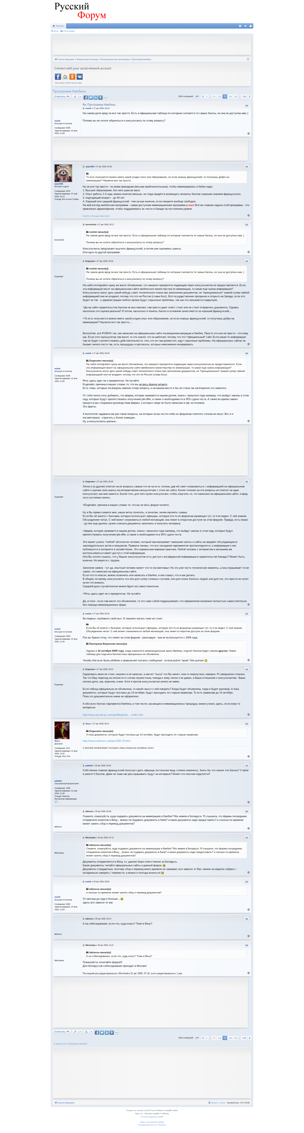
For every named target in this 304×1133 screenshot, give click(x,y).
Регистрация (69, 31)
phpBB (146, 1110)
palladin (58, 781)
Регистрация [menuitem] (251, 27)
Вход (56, 31)
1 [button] (207, 96)
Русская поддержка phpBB (152, 1117)
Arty (141, 1114)
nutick (57, 121)
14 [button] (230, 96)
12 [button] (219, 96)
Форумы (60, 26)
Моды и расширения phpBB (152, 1122)
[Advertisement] (152, 45)
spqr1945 (59, 184)
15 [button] (235, 96)
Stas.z (57, 741)
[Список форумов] (80, 11)
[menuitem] (240, 26)
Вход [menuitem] (246, 27)
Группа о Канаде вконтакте (96, 216)
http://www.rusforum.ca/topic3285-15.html (106, 740)
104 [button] (244, 96)
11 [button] (214, 96)
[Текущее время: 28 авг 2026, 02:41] (248, 59)
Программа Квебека (69, 91)
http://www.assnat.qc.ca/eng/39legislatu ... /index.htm (113, 714)
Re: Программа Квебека (99, 104)
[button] (197, 96)
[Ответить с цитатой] (246, 105)
